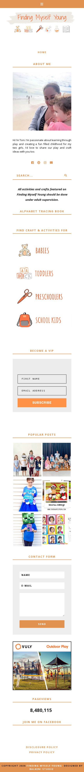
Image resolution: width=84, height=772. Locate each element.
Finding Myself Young (44, 765)
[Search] (65, 175)
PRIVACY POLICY (42, 752)
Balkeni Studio (41, 769)
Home (42, 52)
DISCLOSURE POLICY (42, 747)
